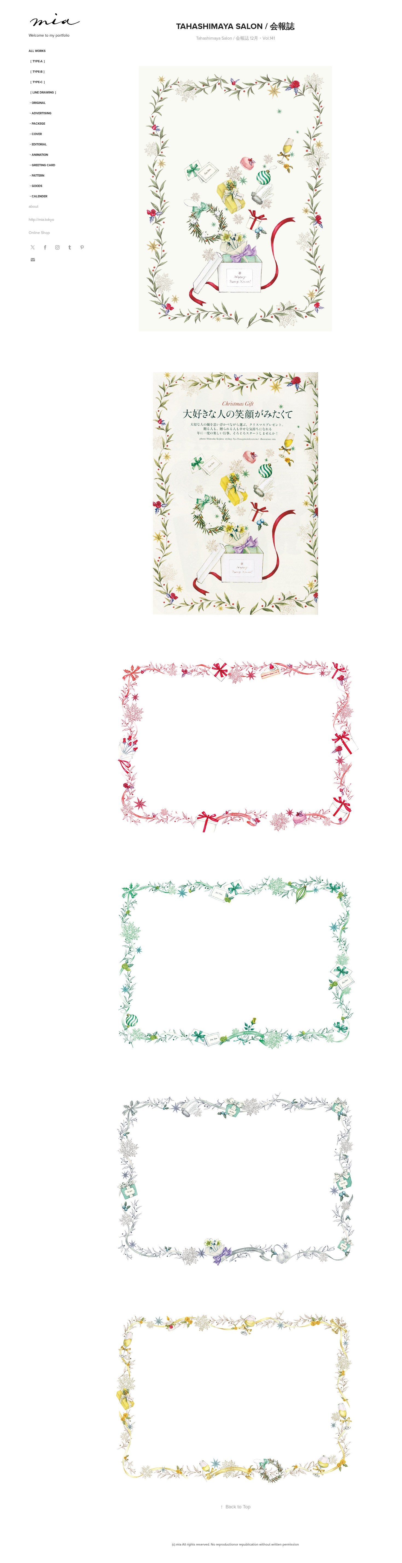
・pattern (36, 175)
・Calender (38, 196)
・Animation (38, 155)
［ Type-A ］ (37, 61)
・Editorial (38, 144)
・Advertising (40, 113)
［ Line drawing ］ (43, 92)
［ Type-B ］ (37, 71)
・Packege (37, 123)
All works (37, 51)
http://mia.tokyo (41, 219)
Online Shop (39, 232)
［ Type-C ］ (37, 82)
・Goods (35, 186)
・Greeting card (42, 165)
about (33, 206)
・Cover (35, 134)
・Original (37, 103)
